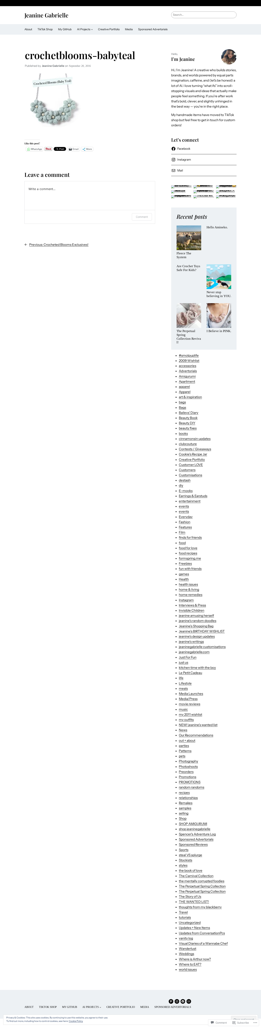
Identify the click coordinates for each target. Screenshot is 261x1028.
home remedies (190, 595)
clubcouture (188, 444)
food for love (188, 548)
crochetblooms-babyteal (80, 55)
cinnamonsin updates (195, 439)
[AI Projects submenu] (92, 29)
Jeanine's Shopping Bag (196, 626)
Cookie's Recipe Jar (193, 454)
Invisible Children (191, 610)
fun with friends (190, 569)
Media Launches (191, 694)
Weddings (186, 954)
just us (183, 662)
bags (182, 402)
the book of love (190, 870)
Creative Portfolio (192, 459)
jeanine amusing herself (196, 615)
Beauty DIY (187, 423)
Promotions (187, 777)
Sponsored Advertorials (196, 839)
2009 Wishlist (189, 361)
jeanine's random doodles (197, 621)
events (184, 506)
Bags (182, 407)
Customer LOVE (191, 465)
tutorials (185, 917)
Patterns (185, 751)
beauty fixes (188, 428)
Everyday (186, 517)
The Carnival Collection (196, 876)
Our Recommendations (196, 735)
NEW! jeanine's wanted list (198, 725)
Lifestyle (185, 683)
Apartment (187, 381)
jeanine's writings (191, 641)
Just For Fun (187, 657)
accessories (187, 366)
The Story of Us (190, 896)
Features (185, 527)
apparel (184, 387)
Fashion (184, 522)
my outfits (186, 720)
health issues (188, 584)
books (183, 433)
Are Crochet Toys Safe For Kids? (188, 268)
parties (184, 746)
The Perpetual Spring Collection (202, 886)
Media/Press (188, 699)
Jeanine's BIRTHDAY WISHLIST (202, 631)
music (183, 709)
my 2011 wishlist (190, 714)
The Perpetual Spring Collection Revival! (189, 336)
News (183, 730)
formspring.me (190, 558)
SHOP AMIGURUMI (193, 824)
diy (181, 485)
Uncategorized (190, 922)
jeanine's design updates (197, 636)
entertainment (189, 501)
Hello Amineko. (217, 227)
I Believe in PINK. (219, 331)
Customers (187, 470)
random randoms (191, 787)
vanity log (186, 938)
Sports (183, 850)
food (182, 543)
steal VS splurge (190, 855)
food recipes (188, 553)
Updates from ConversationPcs (202, 933)
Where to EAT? (190, 964)
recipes (184, 792)
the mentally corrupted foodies (201, 881)
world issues (188, 969)
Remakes (185, 803)
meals (183, 688)
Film (182, 532)
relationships (188, 798)
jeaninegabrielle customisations (202, 647)
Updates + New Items (194, 928)
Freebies (185, 563)
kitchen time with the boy (197, 668)
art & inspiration (190, 397)
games (184, 574)
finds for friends (190, 537)
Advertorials (188, 371)
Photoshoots (188, 766)
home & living (189, 589)
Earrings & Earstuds (193, 496)
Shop (182, 818)
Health (184, 579)
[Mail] (188, 1001)
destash (184, 480)
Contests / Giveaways (195, 449)
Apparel (184, 392)
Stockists (185, 860)
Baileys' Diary (188, 413)
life (181, 678)
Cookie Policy (76, 1021)
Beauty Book (188, 418)
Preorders (186, 772)
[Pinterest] (171, 1001)
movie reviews (189, 704)
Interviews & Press (192, 605)
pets (182, 756)
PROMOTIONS (189, 782)
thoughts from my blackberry (200, 907)
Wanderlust (187, 948)
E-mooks (186, 491)
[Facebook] (183, 1001)
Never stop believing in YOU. (219, 294)
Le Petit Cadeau (190, 673)
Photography (188, 761)
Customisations (190, 475)
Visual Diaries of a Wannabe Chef (203, 943)
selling (183, 813)
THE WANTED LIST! (194, 902)
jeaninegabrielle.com (194, 652)
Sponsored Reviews (193, 844)
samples (185, 808)
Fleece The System (184, 255)
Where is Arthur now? (195, 959)
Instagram (186, 600)
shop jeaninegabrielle (194, 829)
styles (183, 865)
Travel (183, 912)
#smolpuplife (189, 355)
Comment (142, 216)
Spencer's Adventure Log (197, 834)
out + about (187, 740)
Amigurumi (187, 376)
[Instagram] (177, 1001)
